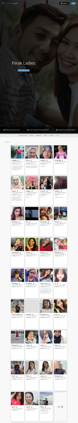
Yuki (27, 376)
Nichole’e (43, 222)
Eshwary (43, 314)
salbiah (42, 160)
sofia (42, 345)
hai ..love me (42, 164)
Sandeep (15, 283)
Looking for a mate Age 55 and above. (17, 195)
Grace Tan (44, 283)
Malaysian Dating (23, 135)
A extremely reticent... (59, 197)
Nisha (28, 253)
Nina (27, 160)
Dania (14, 191)
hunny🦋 (58, 160)
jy (55, 283)
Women (32, 135)
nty (41, 197)
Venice (57, 222)
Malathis (58, 253)
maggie (14, 160)
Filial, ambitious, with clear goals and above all (46, 288)
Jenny (28, 407)
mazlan (28, 314)
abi (27, 222)
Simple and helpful (44, 413)
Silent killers (16, 314)
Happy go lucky (29, 195)
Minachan (15, 345)
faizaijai (57, 376)
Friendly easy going (44, 411)
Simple (27, 197)
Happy (28, 191)
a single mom (43, 166)
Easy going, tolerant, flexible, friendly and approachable (31, 167)
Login (73, 3)
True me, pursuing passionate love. (17, 164)
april (13, 407)
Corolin (42, 191)
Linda (28, 345)
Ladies (45, 135)
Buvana (42, 253)
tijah (56, 345)
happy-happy (43, 195)
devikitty (29, 283)
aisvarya (15, 222)
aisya (42, 376)
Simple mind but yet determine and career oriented (32, 164)
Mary (42, 407)
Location (51, 135)
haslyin (57, 191)
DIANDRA (15, 253)
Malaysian (38, 135)
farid (13, 376)
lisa (56, 314)
